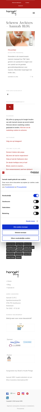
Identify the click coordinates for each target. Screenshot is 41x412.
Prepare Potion (19, 244)
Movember (12, 50)
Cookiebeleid (9, 187)
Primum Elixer (28, 244)
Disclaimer (23, 406)
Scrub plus (20, 247)
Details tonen (30, 221)
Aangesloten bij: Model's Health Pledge (19, 371)
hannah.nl (20, 5)
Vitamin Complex (11, 257)
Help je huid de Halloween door (17, 159)
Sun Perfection (10, 254)
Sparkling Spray (27, 250)
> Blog (8, 284)
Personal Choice (10, 244)
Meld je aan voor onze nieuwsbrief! (19, 318)
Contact (27, 2)
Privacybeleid (21, 187)
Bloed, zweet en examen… (15, 166)
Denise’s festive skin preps (15, 152)
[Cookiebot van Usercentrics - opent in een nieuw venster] (30, 172)
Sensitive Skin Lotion (29, 247)
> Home (9, 281)
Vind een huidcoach (16, 2)
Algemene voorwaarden (13, 406)
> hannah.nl (10, 288)
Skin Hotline (19, 250)
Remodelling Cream (11, 247)
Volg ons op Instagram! (14, 141)
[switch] (36, 201)
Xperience (18, 257)
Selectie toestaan (20, 232)
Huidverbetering (19, 52)
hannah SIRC (12, 52)
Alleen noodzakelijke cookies (20, 238)
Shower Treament (11, 250)
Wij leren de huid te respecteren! (17, 155)
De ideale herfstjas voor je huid (16, 162)
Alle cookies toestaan (20, 227)
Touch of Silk (28, 254)
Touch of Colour (19, 254)
